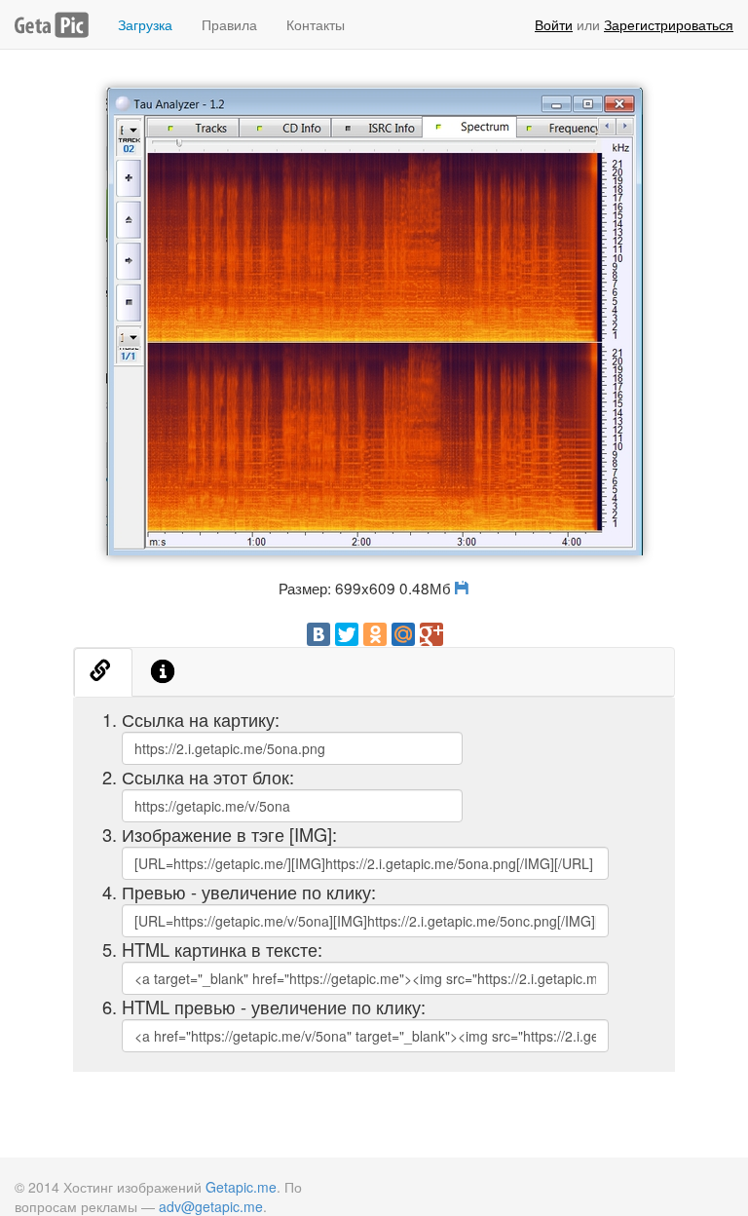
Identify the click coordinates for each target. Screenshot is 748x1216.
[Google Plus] (431, 634)
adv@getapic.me (211, 1206)
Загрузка (145, 24)
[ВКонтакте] (318, 634)
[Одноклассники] (375, 634)
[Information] (163, 672)
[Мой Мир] (403, 634)
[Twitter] (346, 634)
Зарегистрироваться (668, 24)
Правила (229, 24)
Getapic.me (241, 1187)
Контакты (315, 24)
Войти (554, 24)
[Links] (103, 672)
